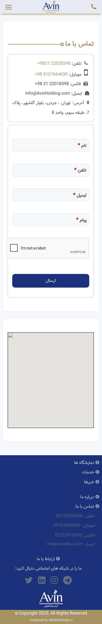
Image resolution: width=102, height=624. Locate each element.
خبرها (89, 482)
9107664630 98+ (51, 74)
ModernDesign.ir (61, 620)
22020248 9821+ (54, 63)
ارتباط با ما (46, 559)
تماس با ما (85, 506)
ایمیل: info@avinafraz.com (70, 544)
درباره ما (87, 497)
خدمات (88, 472)
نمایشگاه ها (84, 462)
